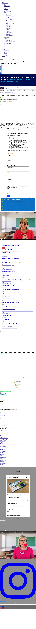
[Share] (18, 73)
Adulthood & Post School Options (10, 41)
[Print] (18, 70)
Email (8, 158)
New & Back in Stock (5, 3)
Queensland (5, 7)
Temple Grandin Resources (9, 35)
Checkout (5, 57)
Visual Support (8, 36)
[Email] (18, 72)
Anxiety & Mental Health (3, 439)
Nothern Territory (6, 10)
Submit (9, 195)
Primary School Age (8, 39)
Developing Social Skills (3, 447)
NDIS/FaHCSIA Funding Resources (10, 23)
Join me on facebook (2, 520)
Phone (8, 162)
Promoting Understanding (7, 51)
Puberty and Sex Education (9, 32)
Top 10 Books (7, 17)
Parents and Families (8, 21)
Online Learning (2, 465)
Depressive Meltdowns (3, 446)
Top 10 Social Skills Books (9, 19)
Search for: (1, 59)
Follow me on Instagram (3, 559)
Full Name (9, 155)
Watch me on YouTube (3, 530)
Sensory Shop (4, 42)
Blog (2, 48)
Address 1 (9, 169)
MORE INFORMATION (3, 394)
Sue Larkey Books (8, 15)
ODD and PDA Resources (3, 451)
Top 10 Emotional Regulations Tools (10, 16)
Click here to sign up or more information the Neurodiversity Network (9, 211)
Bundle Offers (2, 442)
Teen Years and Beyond (3, 463)
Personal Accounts (2, 441)
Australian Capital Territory (7, 11)
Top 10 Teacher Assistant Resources (10, 18)
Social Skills (5, 52)
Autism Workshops (4, 4)
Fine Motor (7, 31)
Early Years (5, 53)
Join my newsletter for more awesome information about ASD (8, 93)
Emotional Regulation (3, 449)
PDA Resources (2, 454)
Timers (3, 47)
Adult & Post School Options (4, 438)
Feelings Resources (8, 25)
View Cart (3, 56)
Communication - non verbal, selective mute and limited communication (9, 444)
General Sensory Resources (7, 43)
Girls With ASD (8, 26)
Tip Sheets (3, 49)
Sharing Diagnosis (2, 459)
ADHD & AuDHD (2, 437)
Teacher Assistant (8, 34)
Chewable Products (2, 443)
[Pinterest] (18, 67)
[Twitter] (18, 69)
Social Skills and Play (8, 28)
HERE (11, 102)
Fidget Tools (5, 45)
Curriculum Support (8, 22)
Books (4, 46)
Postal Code (9, 179)
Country (8, 182)
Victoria (5, 8)
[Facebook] (18, 66)
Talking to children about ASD (10, 33)
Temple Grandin (2, 464)
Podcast (3, 2)
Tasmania (5, 12)
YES (9, 188)
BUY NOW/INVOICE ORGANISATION (5, 391)
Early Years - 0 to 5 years (3, 448)
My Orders (5, 55)
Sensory (1, 458)
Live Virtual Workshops (7, 6)
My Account (5, 54)
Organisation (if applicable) (11, 165)
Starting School (2, 461)
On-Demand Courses (6, 5)
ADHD (7, 20)
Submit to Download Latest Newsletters (13, 515)
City (8, 172)
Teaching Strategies (6, 50)
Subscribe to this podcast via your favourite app (6, 92)
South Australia (6, 9)
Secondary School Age (9, 40)
